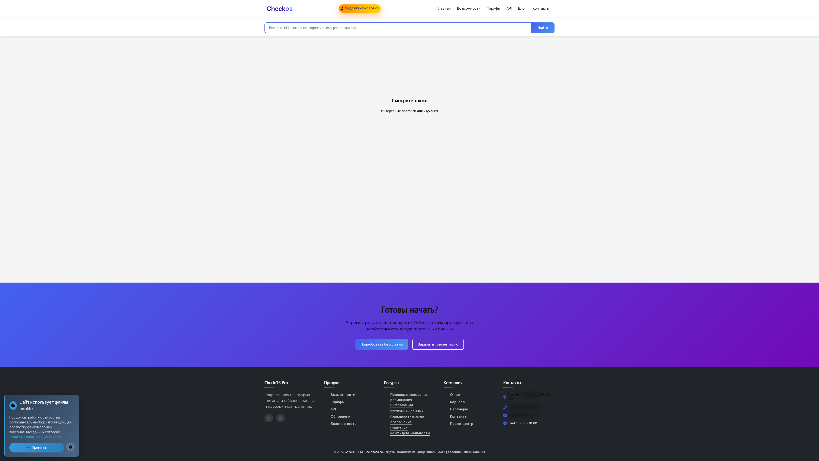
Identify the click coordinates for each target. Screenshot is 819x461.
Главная (444, 8)
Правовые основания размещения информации (409, 399)
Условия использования (466, 452)
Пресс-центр (461, 423)
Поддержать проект (361, 8)
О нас (455, 394)
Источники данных (406, 410)
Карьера (457, 402)
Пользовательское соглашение (407, 419)
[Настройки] (70, 447)
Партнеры (459, 409)
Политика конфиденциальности (410, 430)
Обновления (341, 416)
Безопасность (343, 423)
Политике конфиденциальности (35, 437)
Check (280, 8)
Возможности (469, 8)
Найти (543, 27)
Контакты (541, 8)
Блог (522, 8)
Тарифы (493, 8)
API (509, 8)
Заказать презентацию (438, 344)
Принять (39, 447)
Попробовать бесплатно (381, 344)
